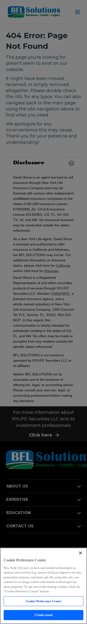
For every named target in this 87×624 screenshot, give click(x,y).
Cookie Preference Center (43, 601)
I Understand (44, 615)
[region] (43, 586)
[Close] (80, 553)
